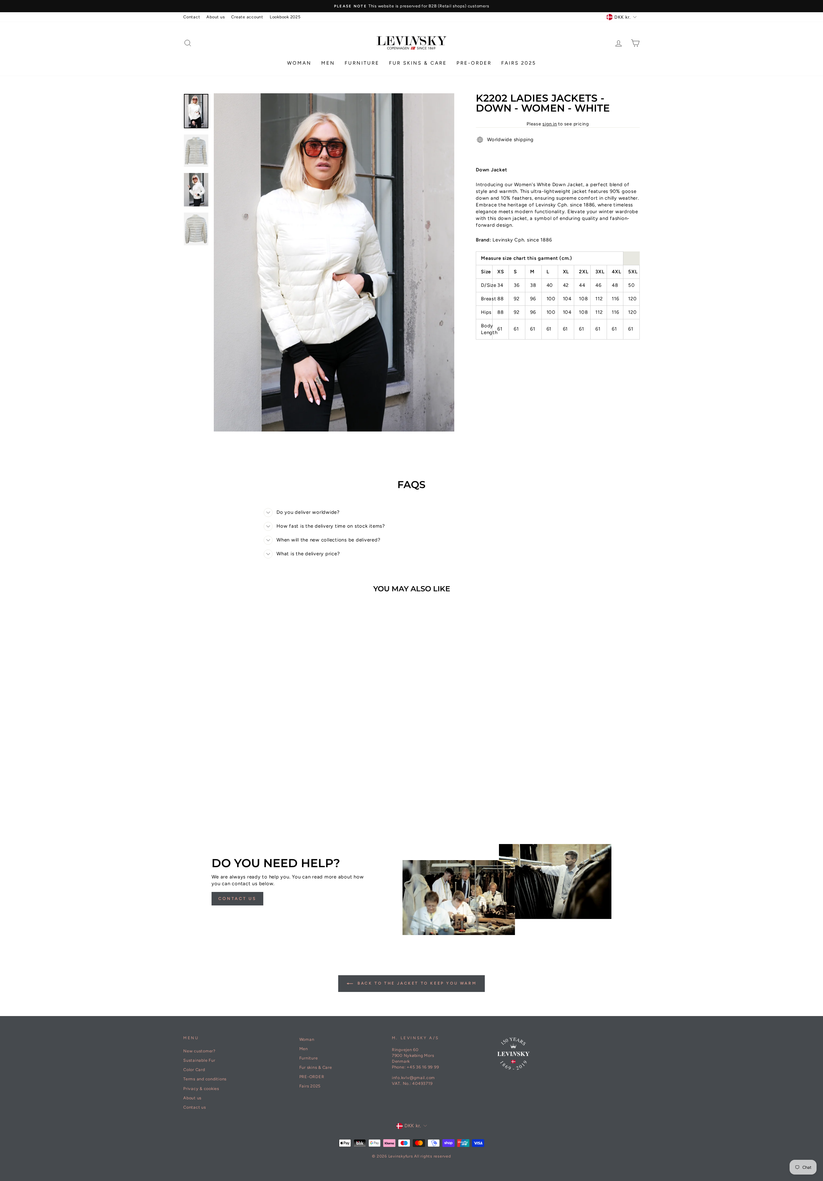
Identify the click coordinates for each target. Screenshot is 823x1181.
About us (215, 16)
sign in (549, 124)
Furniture (362, 63)
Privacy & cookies (201, 1088)
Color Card (194, 1069)
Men (328, 63)
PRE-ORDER (474, 63)
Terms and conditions (205, 1079)
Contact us (237, 898)
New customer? (199, 1051)
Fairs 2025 (518, 63)
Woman (299, 63)
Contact (191, 16)
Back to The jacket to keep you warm (416, 983)
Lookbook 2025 (285, 16)
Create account (247, 16)
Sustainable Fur (199, 1060)
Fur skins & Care (418, 63)
